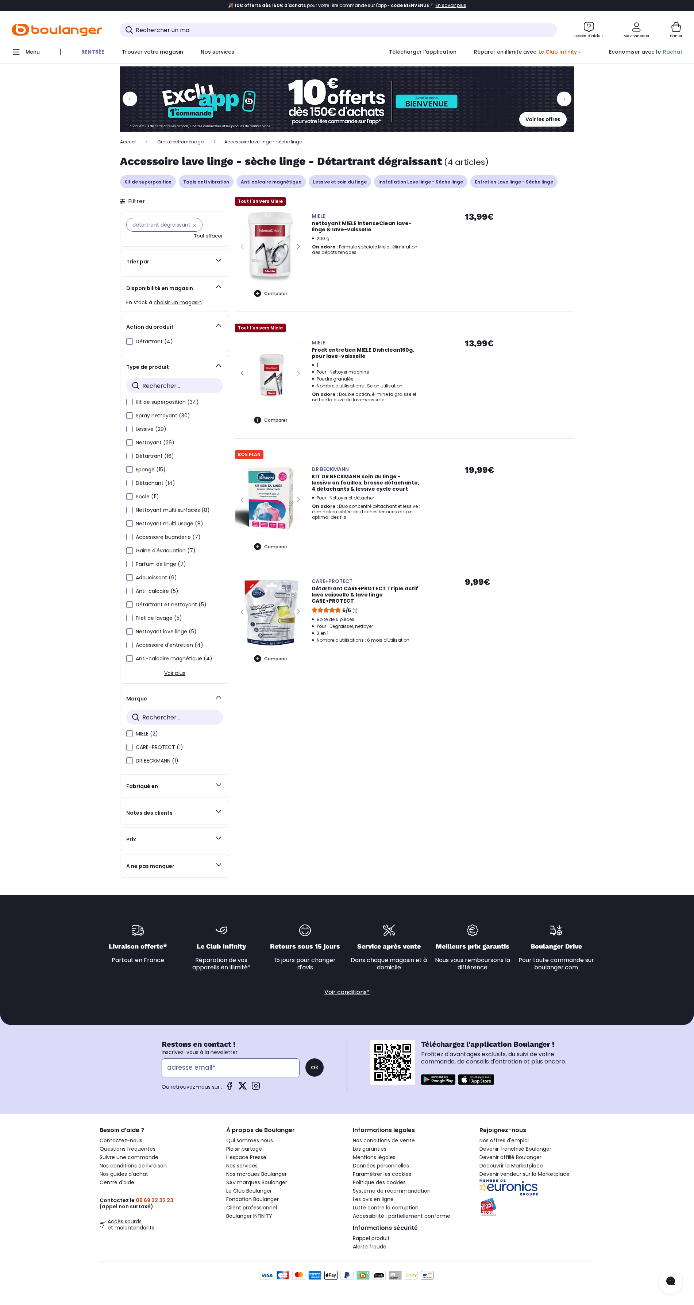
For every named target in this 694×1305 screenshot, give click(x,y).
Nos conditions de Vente (384, 1140)
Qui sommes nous (249, 1140)
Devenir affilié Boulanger (510, 1157)
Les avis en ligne (373, 1199)
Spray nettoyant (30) (163, 415)
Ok (314, 1067)
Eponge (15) (151, 469)
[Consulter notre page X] (242, 1088)
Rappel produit (371, 1238)
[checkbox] (129, 341)
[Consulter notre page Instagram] (255, 1088)
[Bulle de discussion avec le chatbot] (670, 1281)
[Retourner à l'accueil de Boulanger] (57, 30)
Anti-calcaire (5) (157, 591)
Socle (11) (147, 496)
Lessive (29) (151, 429)
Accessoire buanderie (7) (168, 537)
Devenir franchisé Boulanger (515, 1149)
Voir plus (174, 673)
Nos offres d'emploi (504, 1140)
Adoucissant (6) (156, 577)
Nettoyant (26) (155, 442)
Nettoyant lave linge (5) (166, 631)
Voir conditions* (347, 992)
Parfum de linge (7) (161, 564)
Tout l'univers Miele (260, 201)
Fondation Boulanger (252, 1199)
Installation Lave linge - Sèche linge (420, 182)
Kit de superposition (147, 182)
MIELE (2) (147, 733)
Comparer (275, 293)
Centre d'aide (117, 1182)
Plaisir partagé (244, 1149)
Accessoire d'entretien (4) (169, 645)
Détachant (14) (155, 483)
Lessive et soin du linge (340, 182)
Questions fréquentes (127, 1149)
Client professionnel (251, 1207)
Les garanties (369, 1149)
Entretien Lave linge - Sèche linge (514, 182)
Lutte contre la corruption (386, 1207)
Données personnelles (381, 1165)
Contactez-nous (121, 1140)
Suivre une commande (129, 1157)
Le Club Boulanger (249, 1190)
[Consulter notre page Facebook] (229, 1088)
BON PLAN (249, 454)
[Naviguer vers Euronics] (536, 1187)
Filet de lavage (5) (159, 618)
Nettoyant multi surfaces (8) (173, 510)
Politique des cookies (379, 1182)
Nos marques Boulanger (256, 1174)
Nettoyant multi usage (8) (169, 523)
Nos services (242, 1165)
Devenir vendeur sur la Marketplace (524, 1174)
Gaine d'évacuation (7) (166, 550)
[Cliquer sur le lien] (347, 99)
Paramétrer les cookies (382, 1174)
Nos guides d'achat (124, 1174)
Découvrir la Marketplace (511, 1165)
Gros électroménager (181, 142)
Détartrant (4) (154, 341)
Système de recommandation (392, 1190)
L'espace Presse (246, 1157)
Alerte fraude (369, 1246)
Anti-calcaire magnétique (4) (174, 658)
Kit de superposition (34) (167, 402)
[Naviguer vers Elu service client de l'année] (536, 1207)
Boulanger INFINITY (249, 1216)
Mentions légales (374, 1157)
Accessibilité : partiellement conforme (401, 1216)
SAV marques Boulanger (256, 1182)
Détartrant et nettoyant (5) (171, 604)
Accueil (128, 142)
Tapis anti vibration (206, 182)
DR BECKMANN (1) (157, 760)
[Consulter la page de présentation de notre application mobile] (438, 1079)
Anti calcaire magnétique (271, 182)
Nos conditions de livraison (133, 1165)
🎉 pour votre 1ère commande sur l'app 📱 (347, 5)
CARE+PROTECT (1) (159, 747)
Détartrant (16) (155, 456)
